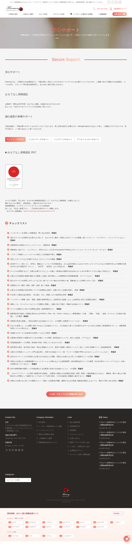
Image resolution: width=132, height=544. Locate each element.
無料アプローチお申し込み (80, 442)
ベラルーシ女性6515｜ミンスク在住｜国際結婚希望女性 (112, 433)
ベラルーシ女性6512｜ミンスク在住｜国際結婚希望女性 (112, 464)
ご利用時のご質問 (45, 438)
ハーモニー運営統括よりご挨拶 (50, 426)
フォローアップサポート (38, 139)
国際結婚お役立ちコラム (48, 442)
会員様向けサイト (120, 8)
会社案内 (42, 422)
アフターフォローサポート (88, 139)
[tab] (15, 139)
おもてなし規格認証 (15, 139)
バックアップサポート (63, 139)
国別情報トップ (118, 513)
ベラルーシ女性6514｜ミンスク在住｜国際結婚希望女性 (112, 443)
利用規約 (73, 430)
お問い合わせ (75, 438)
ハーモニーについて (46, 430)
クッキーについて (76, 434)
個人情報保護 (75, 422)
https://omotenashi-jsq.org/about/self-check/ (39, 211)
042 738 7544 (102, 8)
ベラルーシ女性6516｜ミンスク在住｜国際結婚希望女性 (112, 423)
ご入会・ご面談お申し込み (80, 446)
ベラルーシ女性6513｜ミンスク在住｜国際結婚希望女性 (112, 454)
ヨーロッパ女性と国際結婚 (80, 454)
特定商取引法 (75, 426)
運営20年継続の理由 (46, 434)
